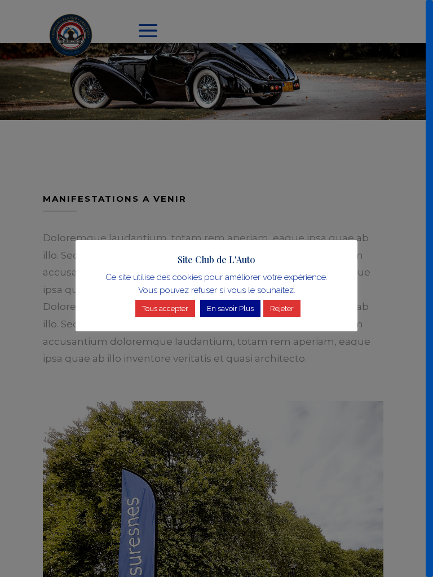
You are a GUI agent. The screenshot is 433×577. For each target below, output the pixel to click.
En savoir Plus (230, 308)
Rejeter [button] (282, 308)
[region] (216, 288)
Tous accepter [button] (165, 308)
